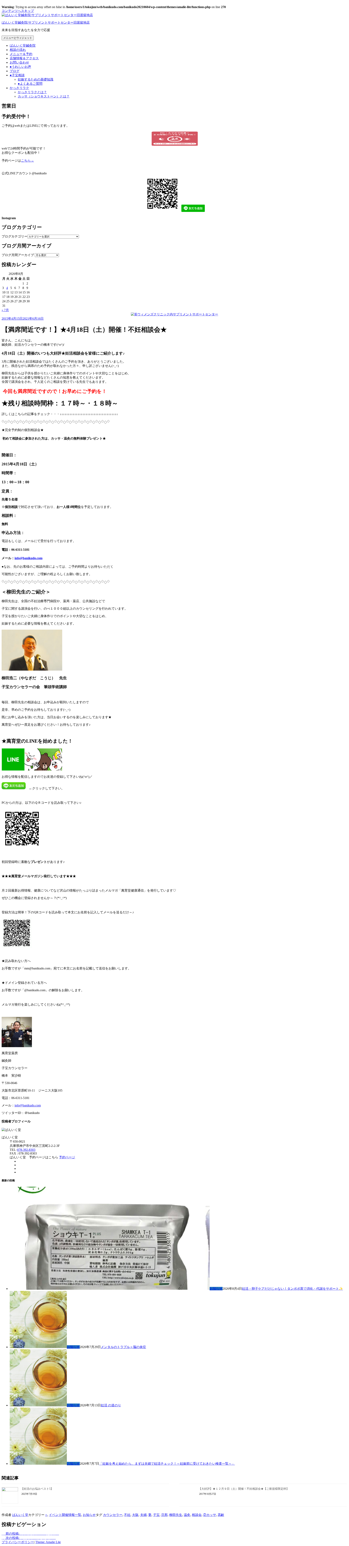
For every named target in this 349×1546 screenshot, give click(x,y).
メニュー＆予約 (21, 54)
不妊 (127, 1515)
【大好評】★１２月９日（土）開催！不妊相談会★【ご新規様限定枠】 (244, 1488)
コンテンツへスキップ (18, 11)
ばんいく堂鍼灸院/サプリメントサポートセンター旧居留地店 (46, 22)
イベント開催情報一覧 (65, 1515)
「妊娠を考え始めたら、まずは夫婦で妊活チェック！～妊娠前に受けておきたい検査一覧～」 (167, 1463)
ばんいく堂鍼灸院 (23, 45)
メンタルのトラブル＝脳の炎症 (123, 1347)
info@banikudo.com (28, 558)
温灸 (187, 1515)
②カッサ (209, 1515)
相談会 (197, 1515)
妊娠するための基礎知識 (35, 79)
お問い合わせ (19, 62)
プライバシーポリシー (18, 1542)
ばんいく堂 (20, 1515)
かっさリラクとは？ (32, 92)
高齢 (221, 1515)
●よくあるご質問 (30, 83)
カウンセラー (112, 1515)
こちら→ (27, 160)
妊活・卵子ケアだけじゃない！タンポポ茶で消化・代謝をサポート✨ (292, 1288)
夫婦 (143, 1515)
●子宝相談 (17, 75)
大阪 (135, 1515)
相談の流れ (18, 49)
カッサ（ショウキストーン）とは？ (43, 96)
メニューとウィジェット (17, 37)
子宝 (156, 1515)
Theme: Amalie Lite (48, 1542)
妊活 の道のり (111, 1405)
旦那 (164, 1515)
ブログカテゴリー (14, 236)
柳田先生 (175, 1515)
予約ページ (67, 1157)
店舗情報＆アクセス (24, 58)
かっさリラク (19, 88)
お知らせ (216, 1288)
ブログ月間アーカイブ (18, 255)
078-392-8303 (26, 1149)
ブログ (14, 71)
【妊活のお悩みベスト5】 (37, 1488)
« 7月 (5, 310)
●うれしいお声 (20, 66)
